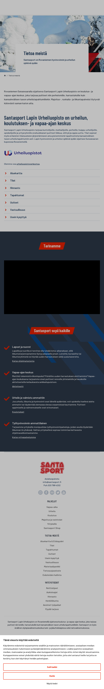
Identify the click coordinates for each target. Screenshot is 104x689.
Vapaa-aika (52, 507)
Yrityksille (52, 524)
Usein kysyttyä (52, 558)
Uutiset (52, 553)
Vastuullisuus (52, 562)
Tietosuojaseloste (52, 570)
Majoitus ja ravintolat (52, 519)
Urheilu (52, 511)
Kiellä (52, 676)
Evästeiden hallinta (52, 575)
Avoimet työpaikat (52, 605)
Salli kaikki (52, 667)
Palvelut (52, 501)
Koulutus (52, 515)
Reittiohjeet (52, 588)
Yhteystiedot (52, 582)
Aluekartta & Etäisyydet (52, 541)
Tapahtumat (52, 549)
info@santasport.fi (52, 482)
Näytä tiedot (52, 683)
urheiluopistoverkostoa (28, 164)
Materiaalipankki (52, 566)
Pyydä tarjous (52, 609)
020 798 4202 (54, 485)
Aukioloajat (52, 592)
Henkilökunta (52, 600)
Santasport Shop (52, 528)
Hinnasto (52, 596)
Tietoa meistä (52, 535)
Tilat (52, 545)
